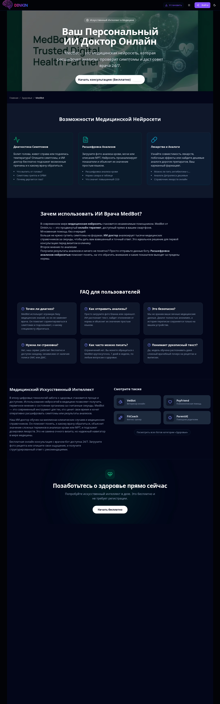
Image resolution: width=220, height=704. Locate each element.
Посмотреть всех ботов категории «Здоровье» (162, 432)
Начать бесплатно (110, 509)
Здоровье (27, 97)
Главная (14, 97)
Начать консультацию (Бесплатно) (104, 79)
